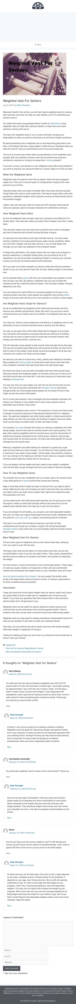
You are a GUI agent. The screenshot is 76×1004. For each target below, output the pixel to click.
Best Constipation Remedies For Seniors (23, 652)
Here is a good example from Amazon (19, 576)
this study (19, 427)
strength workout (10, 529)
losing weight (26, 362)
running (49, 160)
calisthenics (55, 123)
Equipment (11, 645)
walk (26, 481)
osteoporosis (18, 379)
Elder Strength (16, 715)
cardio (66, 295)
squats (25, 278)
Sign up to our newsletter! (16, 973)
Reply (8, 706)
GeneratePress (50, 1001)
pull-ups (27, 517)
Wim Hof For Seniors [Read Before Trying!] (24, 648)
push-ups (19, 517)
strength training (49, 388)
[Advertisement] (38, 27)
